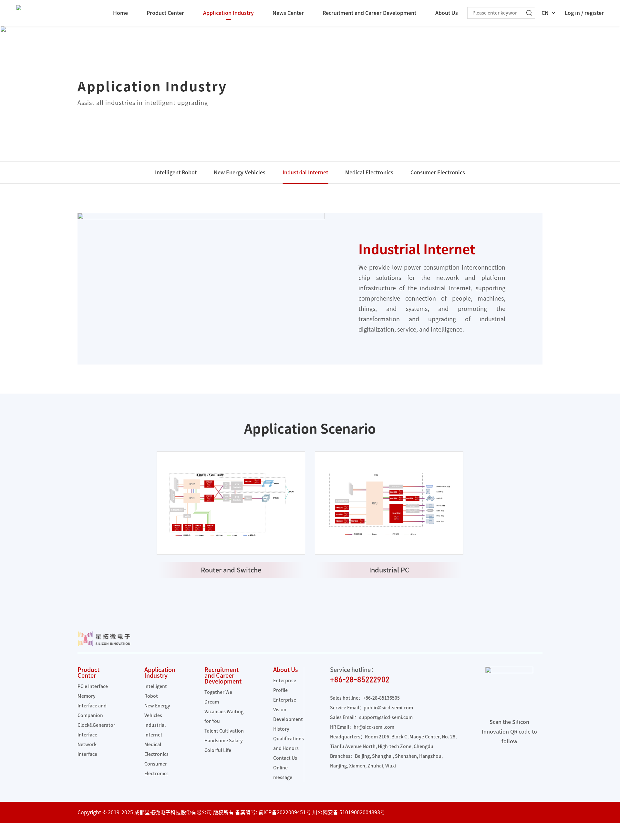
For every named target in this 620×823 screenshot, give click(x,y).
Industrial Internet (305, 172)
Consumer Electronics (437, 172)
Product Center (165, 12)
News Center (288, 12)
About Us (446, 12)
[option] (231, 515)
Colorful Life (217, 750)
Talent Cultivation (224, 731)
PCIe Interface (93, 686)
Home (120, 12)
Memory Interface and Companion (92, 706)
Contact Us (285, 758)
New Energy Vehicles (239, 172)
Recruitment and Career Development (369, 12)
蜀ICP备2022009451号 (284, 812)
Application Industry (228, 12)
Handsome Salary (223, 740)
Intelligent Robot (176, 172)
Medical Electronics (369, 172)
